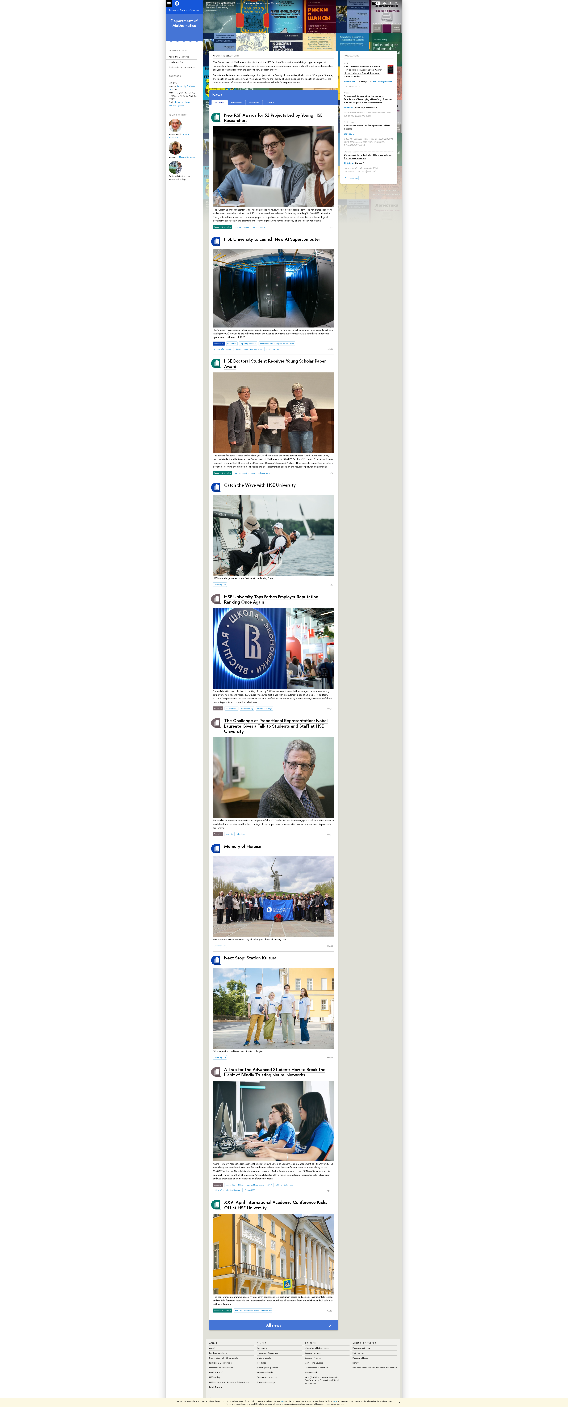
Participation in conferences (182, 67)
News (217, 95)
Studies (262, 1343)
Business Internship (266, 1382)
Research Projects (313, 1357)
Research (310, 1343)
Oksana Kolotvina (187, 157)
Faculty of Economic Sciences (184, 10)
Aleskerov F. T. (351, 81)
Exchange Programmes (267, 1367)
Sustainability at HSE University (223, 1357)
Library (355, 1362)
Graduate (261, 1362)
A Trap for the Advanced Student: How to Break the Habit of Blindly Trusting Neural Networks (274, 1072)
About (213, 1343)
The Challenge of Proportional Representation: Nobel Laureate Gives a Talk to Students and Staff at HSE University (276, 725)
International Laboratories (317, 1348)
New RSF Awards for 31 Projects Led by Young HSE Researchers (273, 117)
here (283, 1401)
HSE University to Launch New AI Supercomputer (272, 239)
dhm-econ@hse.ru (182, 102)
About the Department (179, 56)
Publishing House (360, 1357)
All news (273, 1325)
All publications (351, 178)
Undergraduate (264, 1357)
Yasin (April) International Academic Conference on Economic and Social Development (322, 1380)
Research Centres (313, 1352)
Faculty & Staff (216, 1372)
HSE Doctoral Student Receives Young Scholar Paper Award (275, 363)
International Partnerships (221, 1367)
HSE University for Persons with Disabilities (229, 1382)
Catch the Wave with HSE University (260, 485)
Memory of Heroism (243, 846)
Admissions (262, 1348)
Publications (351, 55)
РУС (374, 3)
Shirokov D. (349, 133)
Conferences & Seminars (316, 1367)
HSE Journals (358, 1352)
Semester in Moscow (267, 1377)
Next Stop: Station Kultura (250, 958)
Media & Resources (364, 1343)
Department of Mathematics (184, 23)
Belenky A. (349, 107)
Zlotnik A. (348, 163)
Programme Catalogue (267, 1352)
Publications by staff (362, 1348)
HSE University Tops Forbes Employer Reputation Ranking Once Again (271, 599)
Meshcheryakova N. (382, 81)
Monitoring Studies (314, 1362)
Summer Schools (265, 1372)
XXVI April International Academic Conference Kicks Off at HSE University (275, 1204)
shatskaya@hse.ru (177, 105)
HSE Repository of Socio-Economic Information (374, 1367)
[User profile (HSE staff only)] (390, 3)
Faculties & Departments (220, 1362)
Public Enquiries (216, 1387)
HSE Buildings (215, 1377)
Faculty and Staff (177, 62)
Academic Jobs (311, 1372)
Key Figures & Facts (218, 1352)
